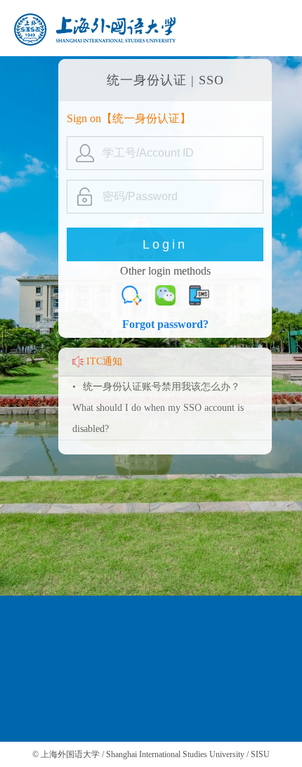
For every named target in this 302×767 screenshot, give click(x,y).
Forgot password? (165, 324)
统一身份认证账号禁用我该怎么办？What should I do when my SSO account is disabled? (158, 407)
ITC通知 (104, 361)
